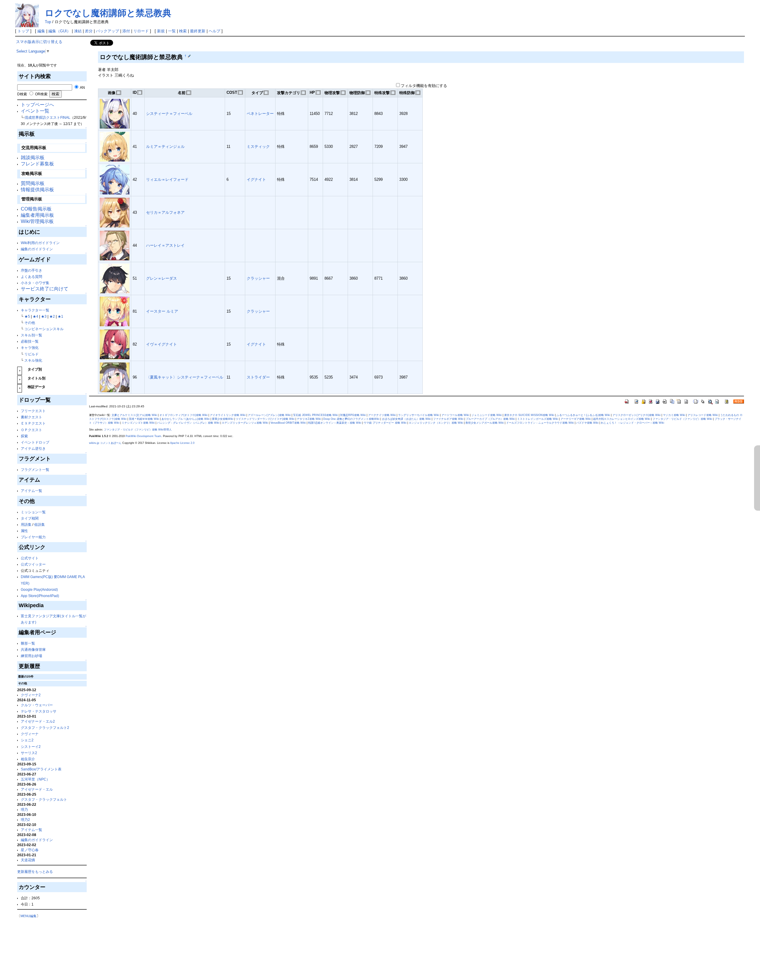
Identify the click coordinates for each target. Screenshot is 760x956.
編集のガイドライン (37, 249)
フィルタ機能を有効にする (424, 85)
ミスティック (258, 146)
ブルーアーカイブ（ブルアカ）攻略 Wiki (490, 418)
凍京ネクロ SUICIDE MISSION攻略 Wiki (529, 415)
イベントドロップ (35, 442)
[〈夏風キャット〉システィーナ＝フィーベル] (114, 377)
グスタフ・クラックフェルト (44, 799)
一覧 (172, 31)
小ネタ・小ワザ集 (35, 283)
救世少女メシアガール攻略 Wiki (485, 422)
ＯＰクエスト (31, 430)
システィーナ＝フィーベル (169, 113)
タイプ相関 (30, 518)
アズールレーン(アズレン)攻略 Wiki (269, 415)
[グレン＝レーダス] (114, 278)
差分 (89, 31)
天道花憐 (28, 860)
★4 (35, 316)
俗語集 (39, 524)
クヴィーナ (30, 734)
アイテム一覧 (31, 491)
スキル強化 (33, 360)
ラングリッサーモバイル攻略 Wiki (418, 415)
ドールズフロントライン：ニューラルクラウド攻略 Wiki (540, 422)
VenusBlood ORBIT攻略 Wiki (288, 422)
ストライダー (258, 377)
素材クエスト (31, 417)
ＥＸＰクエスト (33, 423)
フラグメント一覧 (35, 469)
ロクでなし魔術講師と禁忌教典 (108, 13)
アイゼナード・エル (37, 789)
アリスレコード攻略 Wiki (703, 415)
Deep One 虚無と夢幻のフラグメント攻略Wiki (351, 418)
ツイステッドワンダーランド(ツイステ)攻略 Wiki (265, 418)
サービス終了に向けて (44, 288)
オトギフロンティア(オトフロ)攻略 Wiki (183, 415)
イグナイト (256, 179)
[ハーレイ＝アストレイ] (114, 245)
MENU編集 (28, 916)
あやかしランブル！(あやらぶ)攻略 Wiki (186, 418)
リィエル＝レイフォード (167, 179)
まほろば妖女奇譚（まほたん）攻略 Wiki (406, 418)
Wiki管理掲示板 (37, 221)
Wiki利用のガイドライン (40, 243)
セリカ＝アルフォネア (165, 212)
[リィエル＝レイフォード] (114, 179)
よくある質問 (31, 276)
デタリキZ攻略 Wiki (309, 418)
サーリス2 (29, 753)
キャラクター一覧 (35, 310)
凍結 (78, 31)
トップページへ (37, 104)
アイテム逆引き (33, 448)
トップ (23, 31)
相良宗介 (28, 759)
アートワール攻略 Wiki (455, 415)
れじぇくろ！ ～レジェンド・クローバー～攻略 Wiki (632, 422)
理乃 (24, 809)
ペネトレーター (260, 113)
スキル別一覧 (31, 335)
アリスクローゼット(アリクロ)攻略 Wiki (636, 415)
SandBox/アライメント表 (41, 769)
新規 (161, 31)
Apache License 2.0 (182, 442)
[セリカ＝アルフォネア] (114, 212)
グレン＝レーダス (161, 278)
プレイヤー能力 (33, 537)
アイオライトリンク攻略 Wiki (228, 415)
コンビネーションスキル (44, 329)
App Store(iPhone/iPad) (40, 596)
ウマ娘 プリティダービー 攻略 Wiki (385, 422)
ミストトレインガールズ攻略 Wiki (537, 418)
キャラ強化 (30, 347)
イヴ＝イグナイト (161, 344)
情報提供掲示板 (37, 189)
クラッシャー (258, 278)
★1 (60, 316)
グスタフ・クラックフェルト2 (45, 727)
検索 (183, 31)
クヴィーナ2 (31, 695)
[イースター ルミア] (114, 311)
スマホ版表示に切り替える (39, 41)
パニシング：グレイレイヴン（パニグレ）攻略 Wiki (188, 422)
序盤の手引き (31, 270)
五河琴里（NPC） (35, 779)
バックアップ (107, 31)
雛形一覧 (28, 643)
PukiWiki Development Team (143, 436)
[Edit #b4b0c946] (189, 55)
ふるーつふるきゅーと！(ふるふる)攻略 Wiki (583, 415)
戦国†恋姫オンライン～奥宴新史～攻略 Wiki (334, 422)
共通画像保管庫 (33, 649)
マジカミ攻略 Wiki (674, 415)
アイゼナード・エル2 (38, 721)
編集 (41, 31)
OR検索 (41, 94)
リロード (141, 31)
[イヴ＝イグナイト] (114, 344)
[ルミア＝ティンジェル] (114, 146)
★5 (27, 316)
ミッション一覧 (33, 512)
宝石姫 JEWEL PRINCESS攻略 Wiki (315, 415)
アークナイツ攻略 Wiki (382, 415)
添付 (126, 31)
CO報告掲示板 (36, 208)
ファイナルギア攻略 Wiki (448, 418)
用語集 (26, 524)
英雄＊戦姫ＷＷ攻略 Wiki (144, 418)
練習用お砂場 (31, 656)
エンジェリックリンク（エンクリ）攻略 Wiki (436, 422)
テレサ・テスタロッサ (38, 711)
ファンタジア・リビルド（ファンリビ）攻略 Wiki (682, 418)
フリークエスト (33, 411)
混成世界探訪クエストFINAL (47, 117)
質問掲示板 (33, 183)
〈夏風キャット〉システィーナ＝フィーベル (184, 377)
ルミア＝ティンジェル (165, 146)
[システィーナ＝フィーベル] (114, 113)
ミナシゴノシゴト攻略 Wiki (138, 422)
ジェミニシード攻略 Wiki (486, 415)
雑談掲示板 (33, 157)
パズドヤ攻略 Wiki (587, 422)
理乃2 (25, 820)
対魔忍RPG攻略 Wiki (353, 415)
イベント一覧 (35, 110)
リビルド (31, 354)
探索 (24, 436)
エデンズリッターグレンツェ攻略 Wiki (245, 422)
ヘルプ (214, 31)
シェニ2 (27, 740)
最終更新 (197, 31)
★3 (44, 316)
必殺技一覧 (30, 341)
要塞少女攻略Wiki (222, 418)
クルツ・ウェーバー (37, 705)
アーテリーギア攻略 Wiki (575, 418)
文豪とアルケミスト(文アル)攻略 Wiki (134, 415)
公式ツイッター (33, 564)
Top (48, 22)
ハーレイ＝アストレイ (165, 245)
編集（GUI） (59, 31)
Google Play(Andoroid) (39, 589)
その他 (29, 323)
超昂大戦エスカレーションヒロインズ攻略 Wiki (621, 418)
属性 (24, 531)
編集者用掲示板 (37, 215)
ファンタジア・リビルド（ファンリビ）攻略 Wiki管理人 (138, 429)
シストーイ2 (31, 746)
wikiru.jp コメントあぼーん (105, 442)
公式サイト (30, 558)
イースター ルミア (162, 311)
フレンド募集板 (37, 163)
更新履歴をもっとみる (35, 871)
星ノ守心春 (30, 850)
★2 (52, 316)
